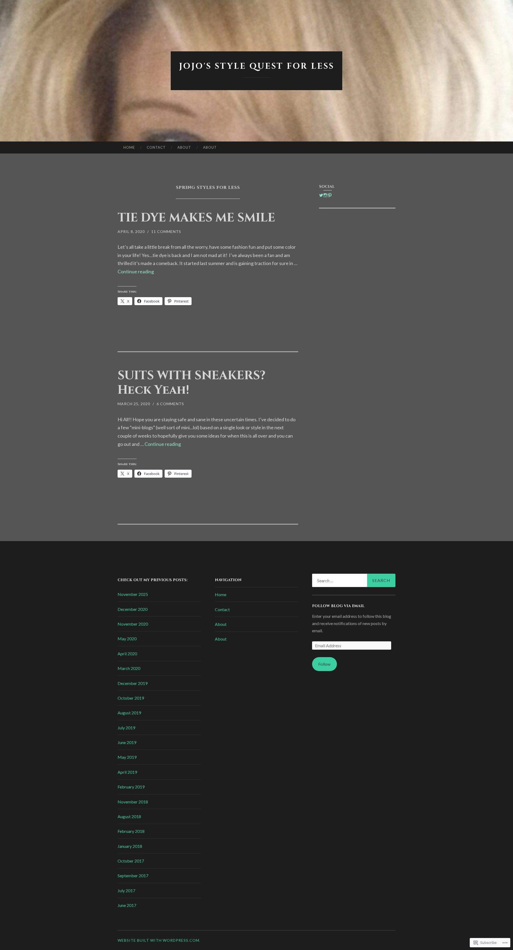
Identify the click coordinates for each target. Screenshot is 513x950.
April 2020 (127, 653)
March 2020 (129, 668)
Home (129, 147)
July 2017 (126, 890)
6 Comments (170, 403)
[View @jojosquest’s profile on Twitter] (321, 195)
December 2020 (132, 609)
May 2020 (127, 638)
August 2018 (129, 816)
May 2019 (127, 757)
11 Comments (166, 231)
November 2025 (133, 594)
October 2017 (131, 860)
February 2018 (131, 831)
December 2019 (132, 683)
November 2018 (133, 801)
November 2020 (133, 623)
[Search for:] (353, 580)
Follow (324, 663)
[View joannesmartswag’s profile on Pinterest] (330, 195)
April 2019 (127, 772)
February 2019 (131, 786)
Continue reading (136, 271)
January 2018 (130, 846)
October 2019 (131, 697)
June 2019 (127, 742)
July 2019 (126, 727)
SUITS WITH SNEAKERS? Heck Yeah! (192, 382)
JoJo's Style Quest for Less (256, 66)
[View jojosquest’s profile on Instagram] (325, 195)
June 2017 (127, 905)
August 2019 (129, 712)
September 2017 (133, 875)
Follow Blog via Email (338, 605)
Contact (156, 147)
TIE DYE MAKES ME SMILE (196, 218)
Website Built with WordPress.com (158, 940)
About (184, 147)
